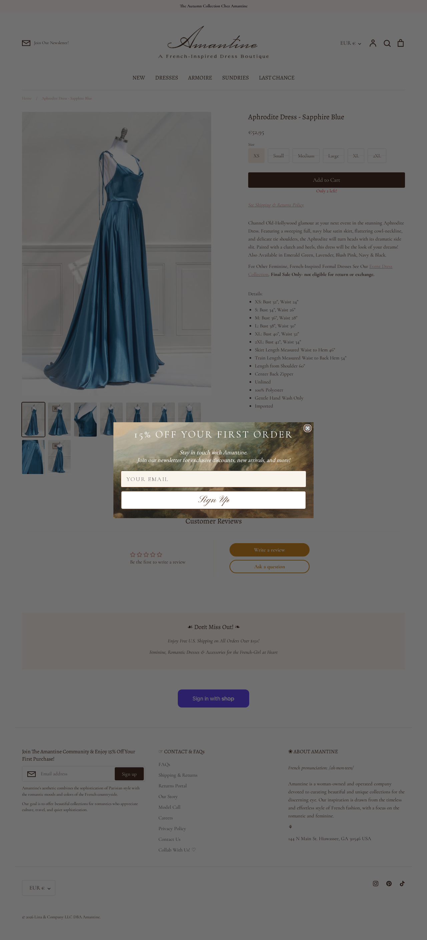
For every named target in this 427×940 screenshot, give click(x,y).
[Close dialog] (307, 428)
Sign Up (213, 500)
